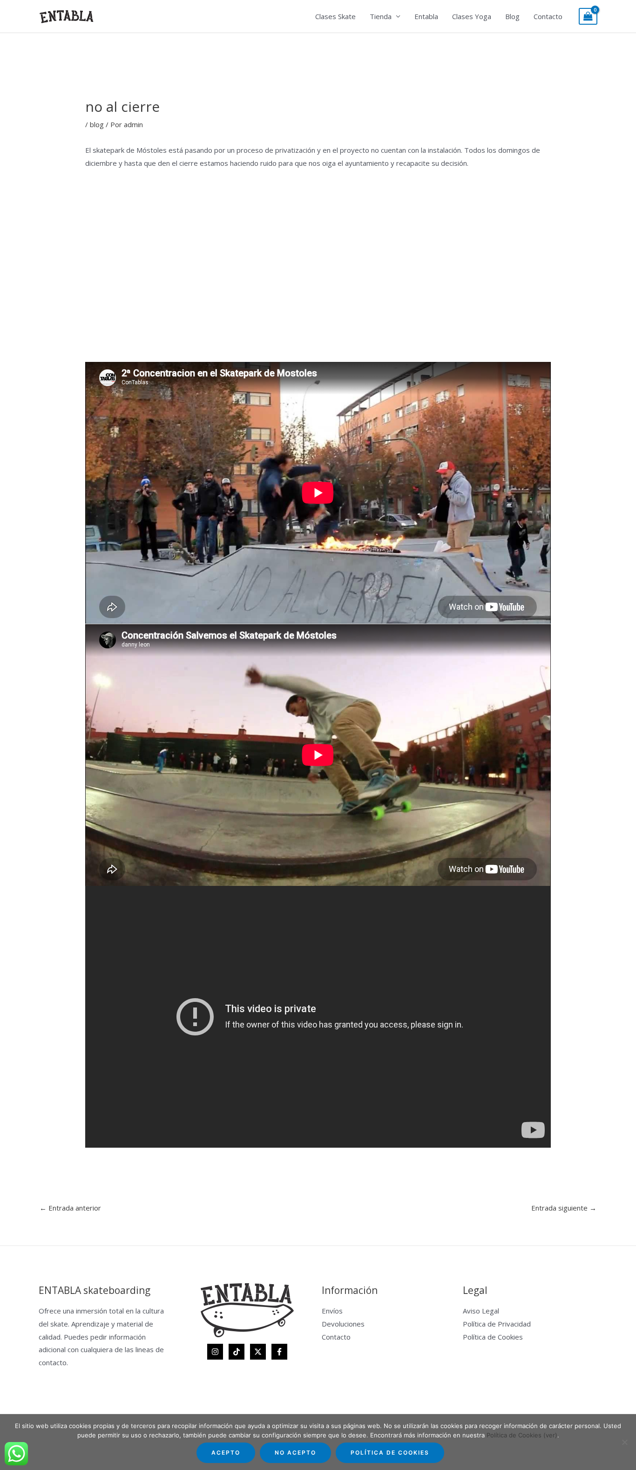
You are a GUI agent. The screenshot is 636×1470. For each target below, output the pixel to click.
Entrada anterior (70, 1207)
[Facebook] (279, 1352)
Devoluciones (343, 1323)
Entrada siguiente (563, 1207)
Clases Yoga (471, 16)
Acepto (225, 1452)
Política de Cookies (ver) (522, 1435)
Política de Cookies (493, 1336)
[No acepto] (624, 1442)
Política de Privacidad (497, 1323)
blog (97, 124)
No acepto (295, 1452)
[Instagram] (215, 1352)
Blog (512, 16)
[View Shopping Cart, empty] (588, 16)
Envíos (332, 1310)
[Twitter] (258, 1352)
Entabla (426, 16)
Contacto (548, 16)
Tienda (381, 16)
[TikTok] (236, 1352)
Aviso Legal (481, 1310)
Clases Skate (335, 16)
